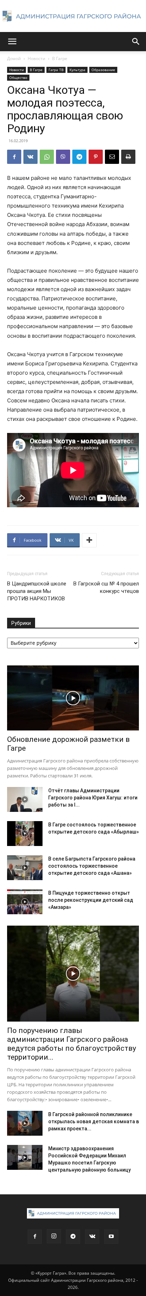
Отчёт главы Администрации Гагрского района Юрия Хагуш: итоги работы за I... (92, 798)
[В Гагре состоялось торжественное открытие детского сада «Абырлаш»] (25, 833)
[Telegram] (79, 157)
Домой (14, 58)
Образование (103, 69)
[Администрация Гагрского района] (73, 16)
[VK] (30, 157)
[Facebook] (14, 157)
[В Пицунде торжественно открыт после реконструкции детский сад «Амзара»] (25, 901)
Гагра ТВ (56, 69)
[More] (89, 540)
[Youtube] (111, 1237)
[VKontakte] (92, 1237)
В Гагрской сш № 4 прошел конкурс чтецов (106, 587)
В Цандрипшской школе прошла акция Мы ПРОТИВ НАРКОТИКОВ (36, 591)
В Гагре (59, 58)
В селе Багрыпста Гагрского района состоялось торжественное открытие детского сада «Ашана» (91, 866)
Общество (18, 77)
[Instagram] (54, 1236)
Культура (77, 69)
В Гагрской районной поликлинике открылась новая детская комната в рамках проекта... (93, 1121)
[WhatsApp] (47, 157)
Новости (36, 58)
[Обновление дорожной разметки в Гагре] (73, 698)
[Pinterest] (96, 157)
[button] (12, 41)
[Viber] (63, 157)
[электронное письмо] (112, 157)
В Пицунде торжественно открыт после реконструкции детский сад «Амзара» (90, 900)
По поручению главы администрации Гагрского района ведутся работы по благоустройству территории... (71, 1043)
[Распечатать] (128, 157)
